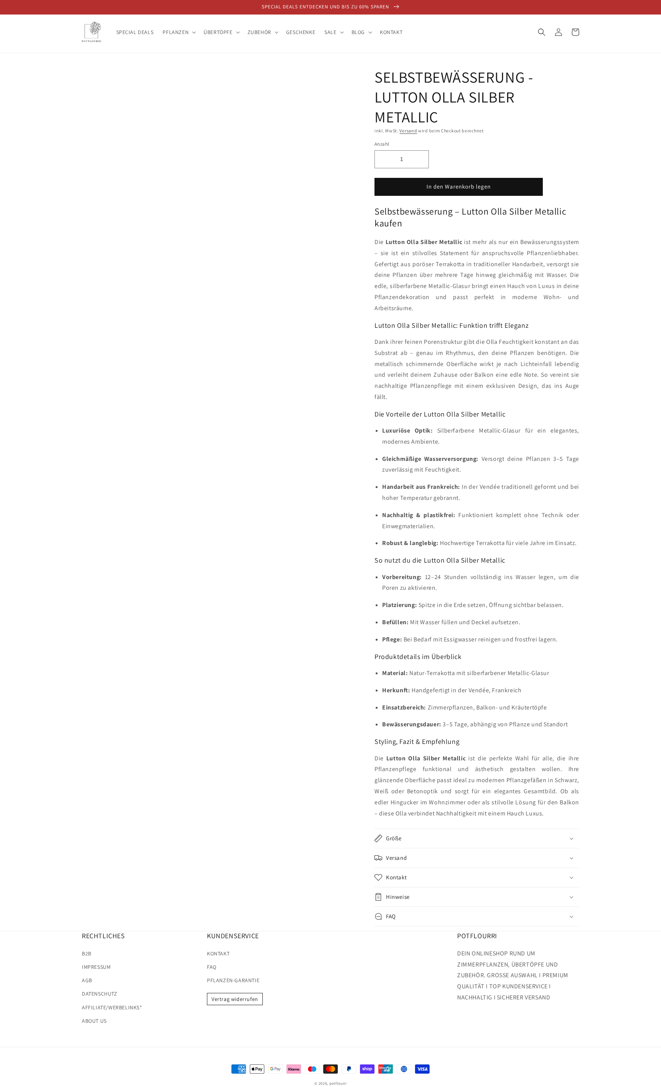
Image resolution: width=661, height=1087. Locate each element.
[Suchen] (541, 32)
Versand (408, 130)
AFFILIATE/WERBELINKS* (112, 1007)
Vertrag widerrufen (235, 999)
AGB (87, 980)
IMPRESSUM (96, 966)
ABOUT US (94, 1020)
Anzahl (381, 144)
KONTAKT (218, 953)
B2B (86, 953)
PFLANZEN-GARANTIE (233, 980)
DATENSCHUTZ (99, 993)
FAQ (212, 966)
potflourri (338, 1083)
